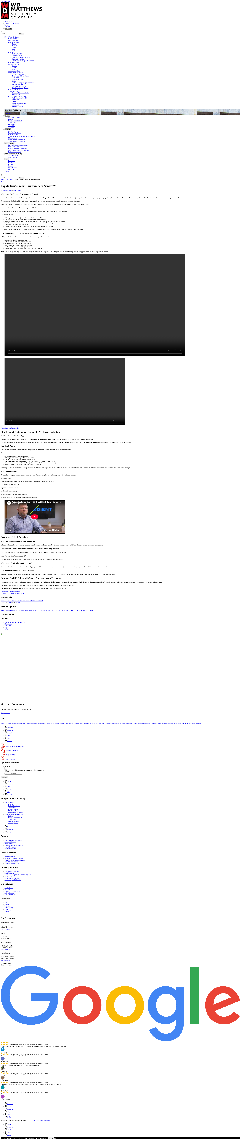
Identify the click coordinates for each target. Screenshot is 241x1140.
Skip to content (5, 1)
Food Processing (9, 873)
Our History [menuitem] (11, 161)
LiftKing (14, 47)
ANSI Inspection (8, 723)
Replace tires (142, 723)
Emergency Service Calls (12, 891)
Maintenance (8, 624)
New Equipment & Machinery (15, 746)
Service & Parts (10, 759)
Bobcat (14, 50)
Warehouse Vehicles (14, 91)
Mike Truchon (6, 190)
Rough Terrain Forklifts (19, 103)
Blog (7, 179)
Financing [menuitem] (11, 164)
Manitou (14, 45)
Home (2, 179)
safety (146, 723)
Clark (13, 49)
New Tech (8, 625)
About (6, 159)
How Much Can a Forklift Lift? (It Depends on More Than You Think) (71, 610)
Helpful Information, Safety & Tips (15, 622)
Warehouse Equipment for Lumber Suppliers (18, 875)
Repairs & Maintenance (12, 863)
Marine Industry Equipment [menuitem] (16, 139)
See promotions (5, 713)
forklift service (49, 723)
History (7, 904)
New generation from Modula (112, 723)
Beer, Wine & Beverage (12, 871)
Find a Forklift (12, 39)
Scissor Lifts (15, 105)
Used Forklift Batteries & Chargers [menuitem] (18, 150)
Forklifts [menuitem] (10, 119)
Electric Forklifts (17, 55)
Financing (7, 889)
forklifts (43, 723)
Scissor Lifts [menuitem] (12, 122)
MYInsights (102, 723)
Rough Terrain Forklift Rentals (14, 845)
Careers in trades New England (19, 723)
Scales (14, 81)
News (11, 179)
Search (3, 32)
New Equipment (13, 40)
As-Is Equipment (13, 823)
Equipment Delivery (12, 750)
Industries (8, 129)
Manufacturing (9, 876)
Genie (14, 67)
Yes (49, 1138)
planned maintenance (126, 723)
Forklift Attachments (14, 62)
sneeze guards (174, 723)
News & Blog (9, 907)
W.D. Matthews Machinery (195, 723)
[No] (55, 1138)
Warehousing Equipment (15, 72)
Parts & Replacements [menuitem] (14, 152)
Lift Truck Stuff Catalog (19, 86)
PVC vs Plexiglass (135, 723)
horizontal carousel (87, 723)
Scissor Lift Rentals (10, 847)
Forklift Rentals (9, 843)
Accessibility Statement (44, 1120)
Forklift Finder (9, 888)
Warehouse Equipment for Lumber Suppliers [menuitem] (21, 136)
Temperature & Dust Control (20, 76)
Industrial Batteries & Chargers (14, 858)
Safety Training (10, 754)
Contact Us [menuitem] (11, 169)
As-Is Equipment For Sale (19, 98)
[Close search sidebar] (1, 174)
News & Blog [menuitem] (12, 167)
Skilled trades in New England (164, 723)
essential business (38, 723)
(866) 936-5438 (9, 21)
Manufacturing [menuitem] (12, 138)
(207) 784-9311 (5, 929)
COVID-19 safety (30, 723)
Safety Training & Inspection (13, 153)
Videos (18, 602)
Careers (7, 909)
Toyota (14, 44)
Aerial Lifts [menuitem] (11, 126)
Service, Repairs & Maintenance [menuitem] (17, 145)
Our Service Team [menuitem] (13, 147)
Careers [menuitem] (10, 166)
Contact (7, 171)
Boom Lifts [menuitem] (11, 124)
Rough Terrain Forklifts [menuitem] (15, 121)
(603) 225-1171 (5, 949)
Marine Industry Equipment (13, 878)
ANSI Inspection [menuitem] (13, 155)
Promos (7, 25)
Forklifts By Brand (13, 42)
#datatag (2, 723)
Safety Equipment (17, 79)
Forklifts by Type (13, 52)
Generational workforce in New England (74, 723)
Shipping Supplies (17, 84)
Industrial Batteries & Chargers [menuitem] (17, 148)
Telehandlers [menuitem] (12, 127)
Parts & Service (9, 143)
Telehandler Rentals (10, 848)
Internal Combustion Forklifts (21, 57)
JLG (13, 69)
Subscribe (4, 777)
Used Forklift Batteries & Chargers (15, 860)
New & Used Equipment (12, 37)
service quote (154, 723)
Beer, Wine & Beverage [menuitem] (15, 133)
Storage (179, 723)
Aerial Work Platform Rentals (13, 840)
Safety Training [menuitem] (12, 157)
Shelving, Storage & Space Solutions (23, 83)
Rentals (7, 115)
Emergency (13, 23)
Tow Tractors (16, 94)
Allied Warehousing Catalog (20, 88)
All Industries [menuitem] (12, 131)
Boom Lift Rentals (10, 842)
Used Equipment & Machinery (17, 96)
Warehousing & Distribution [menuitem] (16, 141)
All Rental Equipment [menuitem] (14, 117)
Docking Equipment (18, 74)
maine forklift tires (96, 723)
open (120, 723)
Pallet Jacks (15, 77)
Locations (7, 26)
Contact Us (8, 911)
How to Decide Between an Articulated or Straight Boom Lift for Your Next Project (25, 610)
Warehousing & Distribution (13, 880)
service (149, 723)
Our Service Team (10, 856)
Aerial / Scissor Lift (14, 64)
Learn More (8, 113)
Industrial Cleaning (14, 89)
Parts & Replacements (11, 862)
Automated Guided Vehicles (20, 93)
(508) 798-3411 (5, 960)
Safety (6, 629)
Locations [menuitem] (11, 162)
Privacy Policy (32, 1120)
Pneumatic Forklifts (18, 59)
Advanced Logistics (14, 71)
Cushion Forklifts (17, 54)
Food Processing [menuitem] (13, 134)
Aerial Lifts (15, 99)
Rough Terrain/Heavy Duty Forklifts (23, 61)
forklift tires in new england (59, 723)
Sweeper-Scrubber (17, 106)
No (52, 1138)
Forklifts (14, 101)
